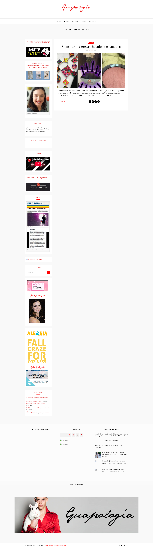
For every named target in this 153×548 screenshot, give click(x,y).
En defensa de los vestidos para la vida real (37, 408)
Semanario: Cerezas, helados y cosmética (91, 46)
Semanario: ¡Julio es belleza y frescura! (113, 461)
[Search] (48, 272)
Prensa (83, 21)
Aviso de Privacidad (60, 545)
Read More (60, 101)
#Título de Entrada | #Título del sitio (106, 434)
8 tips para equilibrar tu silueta (34, 401)
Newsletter (92, 21)
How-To (125, 471)
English (66, 21)
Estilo (121, 471)
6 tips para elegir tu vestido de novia (113, 469)
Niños (91, 42)
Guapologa (106, 454)
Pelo (103, 456)
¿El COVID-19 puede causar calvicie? (113, 452)
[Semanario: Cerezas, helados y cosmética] (91, 70)
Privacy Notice (48, 545)
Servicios (75, 21)
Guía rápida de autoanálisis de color (35, 403)
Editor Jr (105, 463)
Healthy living (123, 454)
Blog (58, 21)
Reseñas (120, 463)
